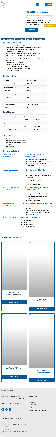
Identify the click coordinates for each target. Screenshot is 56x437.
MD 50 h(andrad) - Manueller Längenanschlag (35, 171)
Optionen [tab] (29, 39)
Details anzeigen (14, 302)
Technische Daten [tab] (20, 39)
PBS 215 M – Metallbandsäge (42, 372)
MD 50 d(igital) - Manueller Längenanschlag (34, 155)
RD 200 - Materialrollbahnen (30, 217)
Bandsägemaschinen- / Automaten (41, 15)
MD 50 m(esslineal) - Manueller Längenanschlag (36, 188)
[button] (37, 4)
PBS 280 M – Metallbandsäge (14, 369)
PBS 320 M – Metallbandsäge (42, 300)
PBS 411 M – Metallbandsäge (14, 294)
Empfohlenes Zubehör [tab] (39, 39)
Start (26, 15)
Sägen (30, 15)
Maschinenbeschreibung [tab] (7, 39)
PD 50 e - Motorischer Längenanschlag (37, 203)
